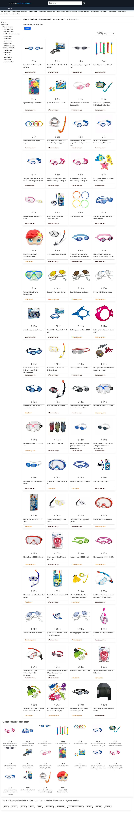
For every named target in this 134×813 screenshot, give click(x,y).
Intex (39, 807)
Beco (5, 807)
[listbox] (105, 33)
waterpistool (104, 11)
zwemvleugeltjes (14, 14)
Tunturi (108, 807)
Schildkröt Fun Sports (75, 807)
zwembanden (121, 11)
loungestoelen (33, 11)
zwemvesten (4, 14)
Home (10, 8)
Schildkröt (60, 807)
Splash (89, 807)
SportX (98, 807)
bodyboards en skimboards (19, 11)
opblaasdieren (60, 11)
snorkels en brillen (83, 11)
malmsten (49, 807)
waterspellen (112, 11)
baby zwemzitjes (5, 11)
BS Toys (14, 807)
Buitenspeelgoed (8, 27)
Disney (23, 807)
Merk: (27, 28)
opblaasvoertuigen (72, 11)
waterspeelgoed (9, 29)
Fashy (31, 807)
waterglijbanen (94, 11)
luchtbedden (42, 11)
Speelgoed (5, 24)
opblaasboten (51, 11)
